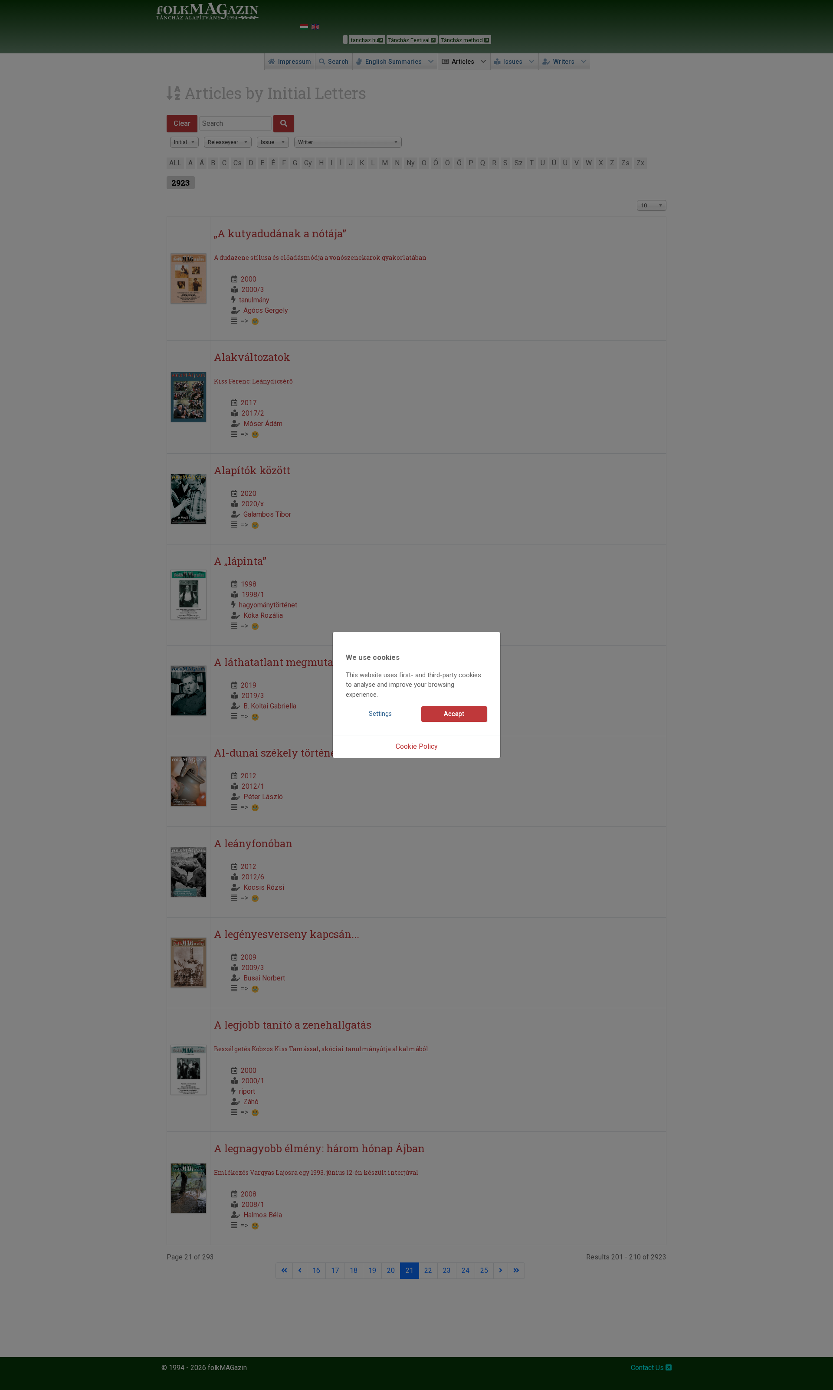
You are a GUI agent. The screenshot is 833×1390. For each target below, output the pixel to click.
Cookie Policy (417, 746)
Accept (454, 714)
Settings (380, 714)
